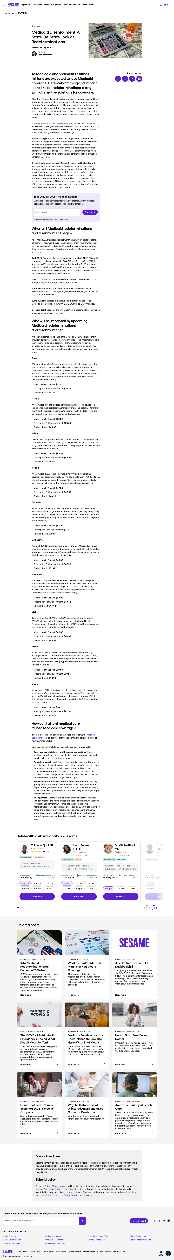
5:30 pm (80, 883)
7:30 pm (50, 883)
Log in (166, 4)
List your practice (74, 1251)
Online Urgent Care (53, 1236)
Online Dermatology (96, 1240)
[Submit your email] (82, 1221)
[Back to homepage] (13, 4)
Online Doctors (9, 1236)
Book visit (43, 897)
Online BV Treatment (54, 1240)
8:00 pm (26, 888)
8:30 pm (38, 888)
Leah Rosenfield (45, 55)
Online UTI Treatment (12, 1240)
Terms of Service (48, 1251)
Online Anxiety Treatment (140, 1240)
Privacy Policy (61, 1251)
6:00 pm (26, 883)
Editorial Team (51, 1186)
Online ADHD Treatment (55, 1243)
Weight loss (56, 5)
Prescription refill (41, 5)
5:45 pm (92, 883)
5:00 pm (109, 888)
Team (25, 1251)
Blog (38, 1251)
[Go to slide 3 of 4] (22, 907)
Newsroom (117, 1251)
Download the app (72, 5)
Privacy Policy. (63, 219)
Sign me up (90, 212)
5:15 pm (68, 883)
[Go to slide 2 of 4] (20, 907)
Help (124, 1251)
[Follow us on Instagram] (164, 1220)
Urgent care (26, 5)
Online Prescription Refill (98, 1236)
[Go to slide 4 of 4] (24, 907)
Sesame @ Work (89, 1251)
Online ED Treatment (12, 1243)
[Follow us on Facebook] (155, 1220)
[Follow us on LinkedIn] (169, 1220)
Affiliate (100, 1251)
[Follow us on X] (159, 1220)
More (49, 889)
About (19, 1251)
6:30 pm (38, 883)
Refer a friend (88, 5)
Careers (32, 1251)
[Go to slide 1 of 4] (18, 907)
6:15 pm (80, 888)
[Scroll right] (154, 907)
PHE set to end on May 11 (60, 123)
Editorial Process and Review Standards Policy (65, 1195)
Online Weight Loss (138, 1236)
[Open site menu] (4, 4)
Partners (108, 1251)
